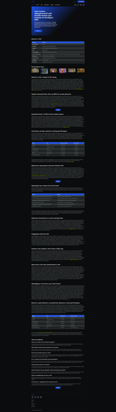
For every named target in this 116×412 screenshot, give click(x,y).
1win (32, 1)
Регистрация (81, 1)
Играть (38, 30)
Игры (42, 4)
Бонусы (37, 4)
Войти (75, 1)
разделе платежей (70, 161)
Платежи (51, 4)
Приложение (46, 4)
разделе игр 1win (66, 127)
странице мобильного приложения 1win (38, 175)
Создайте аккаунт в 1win (73, 259)
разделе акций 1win (54, 103)
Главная (33, 4)
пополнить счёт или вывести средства (46, 332)
